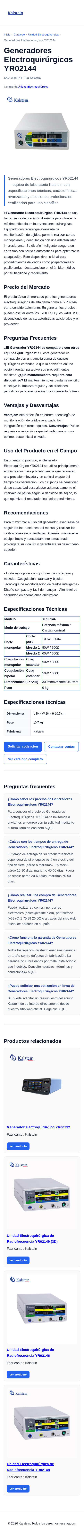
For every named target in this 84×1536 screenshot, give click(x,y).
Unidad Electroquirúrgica (33, 86)
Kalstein (15, 13)
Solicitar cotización (23, 746)
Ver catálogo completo (25, 759)
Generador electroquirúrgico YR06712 (38, 1127)
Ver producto (18, 1146)
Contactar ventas (61, 746)
